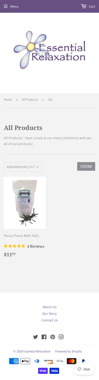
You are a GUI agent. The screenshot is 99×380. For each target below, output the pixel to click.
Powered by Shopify (68, 351)
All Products (30, 99)
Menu (14, 6)
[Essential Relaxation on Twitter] (35, 337)
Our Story (49, 313)
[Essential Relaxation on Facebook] (44, 337)
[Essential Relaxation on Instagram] (61, 337)
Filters (86, 166)
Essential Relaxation (37, 351)
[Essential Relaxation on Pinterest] (52, 337)
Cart (91, 6)
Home (8, 99)
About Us (50, 307)
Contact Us (49, 320)
